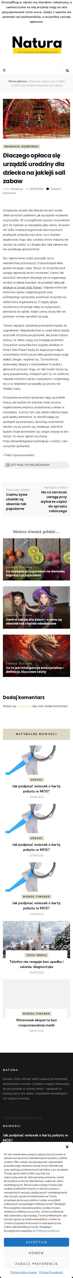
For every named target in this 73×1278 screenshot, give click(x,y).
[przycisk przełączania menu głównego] (4, 70)
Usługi (36, 779)
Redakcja (17, 189)
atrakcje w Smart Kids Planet (22, 287)
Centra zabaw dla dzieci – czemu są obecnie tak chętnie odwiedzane (34, 622)
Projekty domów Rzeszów (22, 1117)
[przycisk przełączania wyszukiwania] (67, 70)
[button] (67, 1147)
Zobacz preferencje (36, 1264)
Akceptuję (36, 1242)
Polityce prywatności (48, 1231)
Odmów (36, 1253)
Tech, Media (36, 955)
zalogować (24, 706)
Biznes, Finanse (36, 896)
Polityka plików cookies (23, 1272)
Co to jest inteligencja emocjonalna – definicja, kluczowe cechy (35, 670)
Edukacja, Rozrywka (21, 146)
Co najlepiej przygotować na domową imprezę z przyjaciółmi (35, 573)
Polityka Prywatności (51, 1272)
